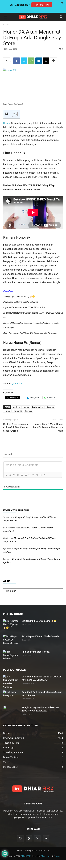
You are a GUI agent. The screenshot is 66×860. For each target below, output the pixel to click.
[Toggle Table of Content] (13, 114)
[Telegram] (29, 838)
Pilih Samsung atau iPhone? (36, 651)
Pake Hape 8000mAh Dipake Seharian (20, 302)
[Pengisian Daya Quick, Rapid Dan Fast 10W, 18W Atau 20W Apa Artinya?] (11, 711)
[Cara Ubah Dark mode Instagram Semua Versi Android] (11, 696)
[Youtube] (46, 838)
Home (19, 850)
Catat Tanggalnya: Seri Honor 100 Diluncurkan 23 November (30, 333)
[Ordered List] (22, 475)
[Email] (46, 60)
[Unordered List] (25, 475)
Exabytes (58, 856)
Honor (6, 123)
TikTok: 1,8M (41, 4)
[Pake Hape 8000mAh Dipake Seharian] (11, 640)
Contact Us (44, 850)
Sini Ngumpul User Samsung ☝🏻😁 (19, 296)
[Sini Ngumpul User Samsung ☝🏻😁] (11, 625)
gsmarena (17, 383)
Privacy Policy (31, 850)
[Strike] (18, 475)
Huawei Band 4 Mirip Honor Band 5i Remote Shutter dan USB (48, 427)
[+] (44, 475)
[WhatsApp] (31, 60)
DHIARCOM (26, 856)
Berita (6, 24)
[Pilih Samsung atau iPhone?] (11, 655)
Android (16, 407)
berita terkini (37, 407)
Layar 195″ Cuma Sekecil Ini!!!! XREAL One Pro (24, 307)
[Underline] (14, 475)
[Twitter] (24, 60)
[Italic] (10, 475)
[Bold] (6, 475)
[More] (53, 60)
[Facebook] (16, 60)
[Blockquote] (29, 475)
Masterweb (46, 856)
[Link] (37, 475)
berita (26, 407)
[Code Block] (33, 475)
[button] (5, 17)
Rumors (28, 411)
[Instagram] (20, 838)
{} (41, 475)
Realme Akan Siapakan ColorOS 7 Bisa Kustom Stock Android (15, 427)
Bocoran (50, 407)
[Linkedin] (38, 60)
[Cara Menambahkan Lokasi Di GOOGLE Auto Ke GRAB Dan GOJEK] (11, 682)
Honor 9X (18, 411)
